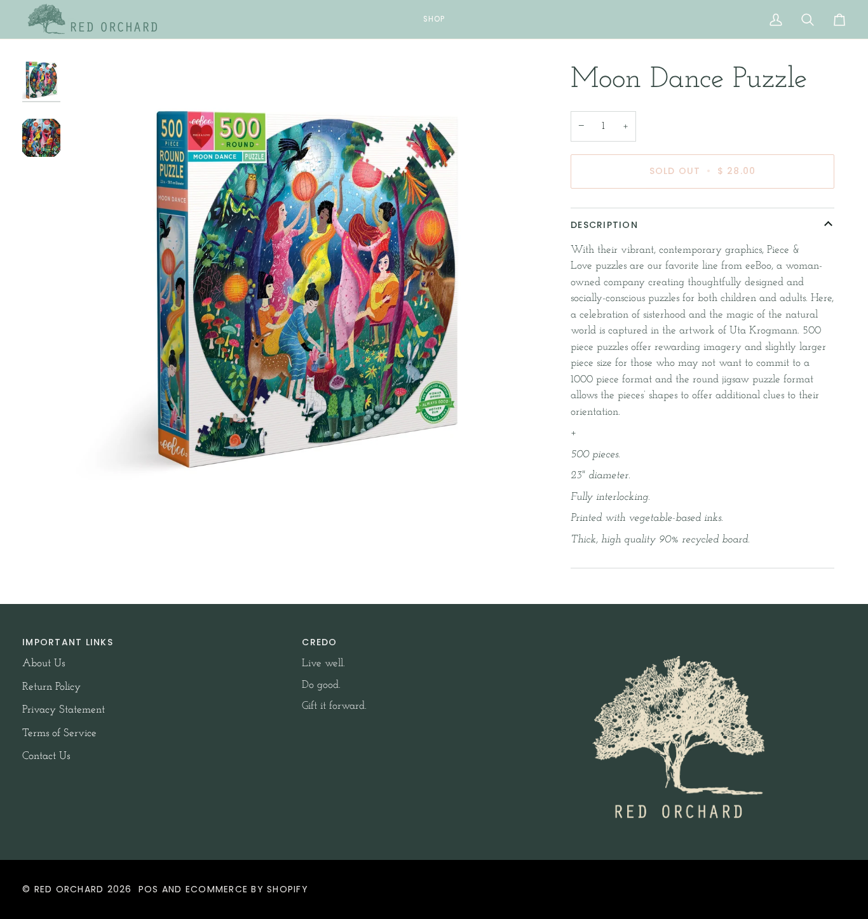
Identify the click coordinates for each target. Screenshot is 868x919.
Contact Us (46, 756)
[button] (434, 19)
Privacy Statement (63, 709)
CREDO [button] (319, 642)
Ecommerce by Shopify (247, 889)
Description (604, 224)
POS (149, 889)
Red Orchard (69, 889)
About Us (43, 663)
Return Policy (51, 686)
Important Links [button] (67, 642)
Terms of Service (59, 733)
